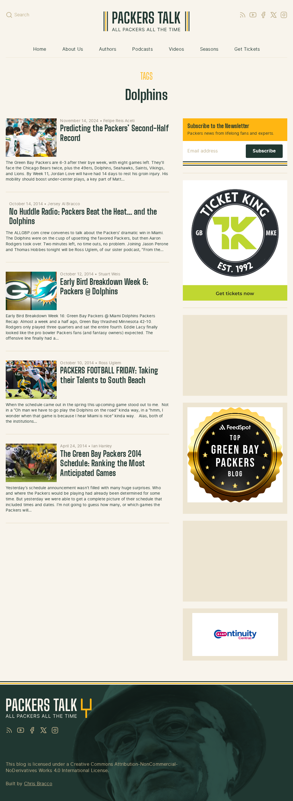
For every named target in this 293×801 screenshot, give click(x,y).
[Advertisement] (235, 355)
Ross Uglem (110, 363)
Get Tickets (247, 49)
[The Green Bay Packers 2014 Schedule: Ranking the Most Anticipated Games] (31, 463)
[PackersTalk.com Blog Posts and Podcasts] (146, 21)
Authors (107, 49)
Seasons (209, 49)
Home (39, 49)
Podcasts (142, 49)
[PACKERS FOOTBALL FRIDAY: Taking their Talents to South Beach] (31, 380)
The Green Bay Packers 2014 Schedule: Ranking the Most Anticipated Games (102, 464)
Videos (176, 49)
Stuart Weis (109, 274)
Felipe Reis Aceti (118, 121)
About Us (72, 49)
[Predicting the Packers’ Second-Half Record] (31, 137)
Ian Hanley (102, 446)
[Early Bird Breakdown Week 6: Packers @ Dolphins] (31, 291)
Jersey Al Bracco (63, 204)
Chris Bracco (38, 784)
